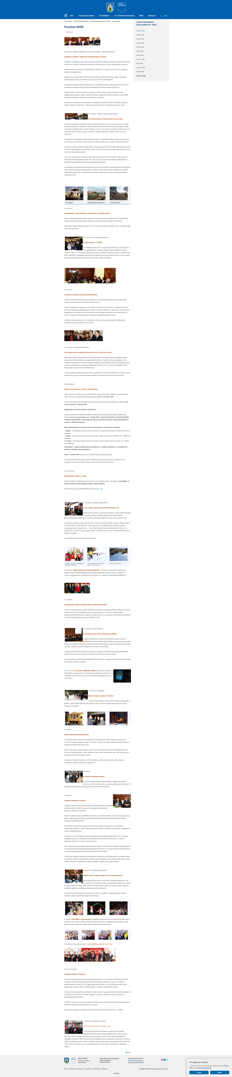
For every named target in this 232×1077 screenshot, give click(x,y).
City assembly (104, 16)
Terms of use (88, 1069)
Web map (72, 1069)
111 (142, 1060)
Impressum (79, 1069)
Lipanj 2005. (140, 51)
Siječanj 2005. (140, 31)
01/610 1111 (131, 1060)
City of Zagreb (68, 21)
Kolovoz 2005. (140, 59)
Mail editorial (96, 1069)
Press (141, 16)
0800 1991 (141, 1062)
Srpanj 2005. (140, 55)
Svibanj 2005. (140, 47)
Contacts (152, 16)
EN (166, 16)
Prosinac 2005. (141, 76)
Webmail (104, 1069)
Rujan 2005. (139, 63)
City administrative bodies (124, 16)
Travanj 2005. (140, 43)
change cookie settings (204, 1068)
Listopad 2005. (140, 67)
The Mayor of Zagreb (86, 16)
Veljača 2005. (140, 35)
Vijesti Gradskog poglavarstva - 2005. (100, 21)
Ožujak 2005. (140, 39)
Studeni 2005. (140, 71)
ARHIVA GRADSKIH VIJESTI (81, 21)
